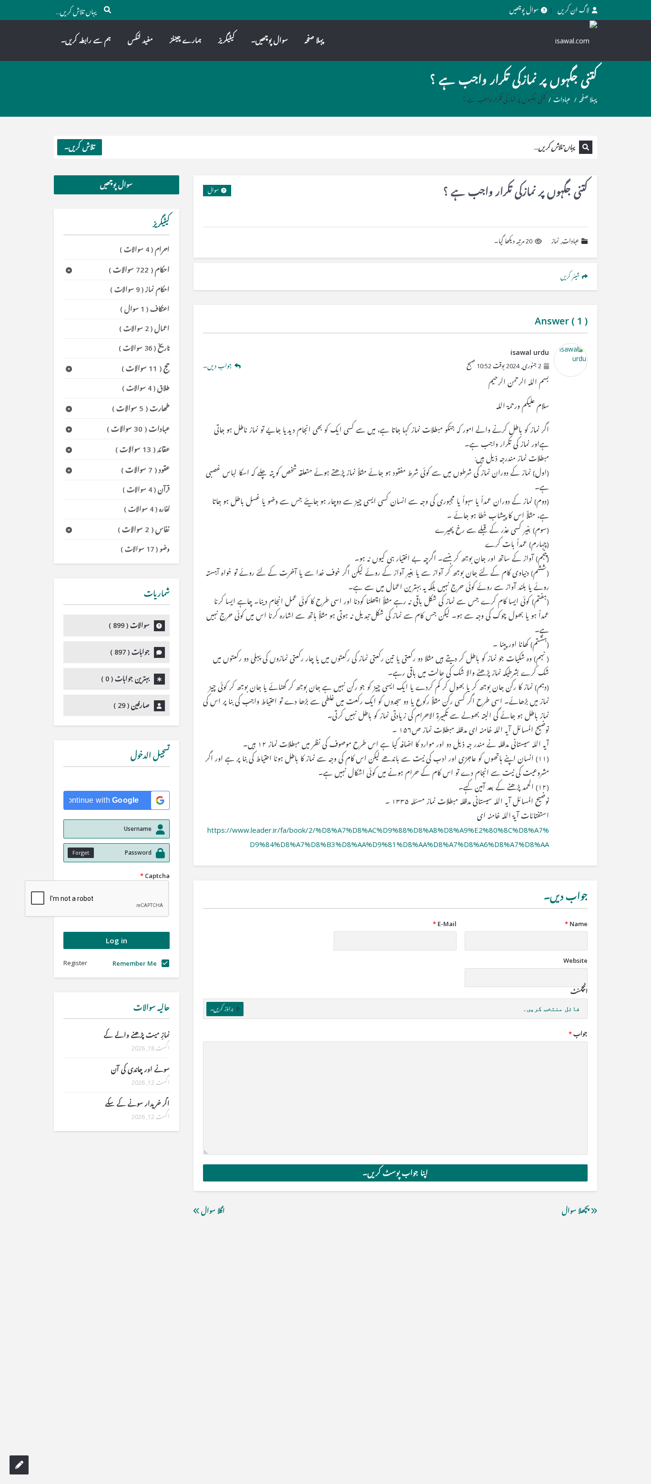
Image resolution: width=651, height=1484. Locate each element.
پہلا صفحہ (314, 40)
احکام (139, 269)
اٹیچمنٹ (579, 991)
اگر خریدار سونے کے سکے (137, 1103)
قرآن (146, 489)
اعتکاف (145, 308)
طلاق (146, 388)
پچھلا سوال (576, 1210)
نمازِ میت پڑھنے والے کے (137, 1035)
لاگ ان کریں (574, 10)
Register (75, 963)
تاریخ (144, 348)
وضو (145, 549)
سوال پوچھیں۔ (269, 40)
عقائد (142, 449)
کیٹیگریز (226, 40)
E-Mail (445, 923)
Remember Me (134, 963)
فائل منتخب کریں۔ (551, 1008)
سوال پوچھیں (524, 10)
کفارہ (147, 509)
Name (576, 923)
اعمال (144, 328)
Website (575, 960)
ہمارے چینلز (186, 40)
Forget (80, 852)
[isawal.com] (571, 40)
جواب (578, 1034)
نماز (555, 241)
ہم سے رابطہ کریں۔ (86, 40)
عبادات (561, 99)
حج (146, 368)
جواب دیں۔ (217, 366)
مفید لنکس (140, 40)
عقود (145, 469)
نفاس (144, 529)
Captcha (155, 875)
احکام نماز (140, 289)
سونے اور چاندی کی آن (140, 1069)
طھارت (141, 408)
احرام (145, 249)
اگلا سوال (212, 1210)
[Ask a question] (19, 1464)
